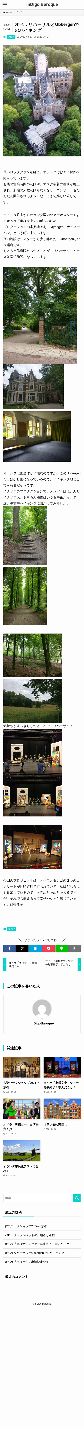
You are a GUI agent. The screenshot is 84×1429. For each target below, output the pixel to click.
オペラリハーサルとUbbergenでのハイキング (34, 1252)
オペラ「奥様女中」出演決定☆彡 (27, 1261)
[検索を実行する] (77, 1198)
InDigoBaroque (42, 1023)
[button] (9, 948)
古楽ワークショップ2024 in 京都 (26, 1226)
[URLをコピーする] (74, 948)
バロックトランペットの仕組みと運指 (30, 1235)
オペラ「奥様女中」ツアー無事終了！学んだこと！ (38, 1243)
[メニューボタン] (4, 4)
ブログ (11, 37)
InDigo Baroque (42, 5)
